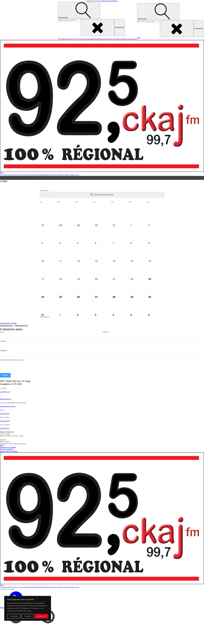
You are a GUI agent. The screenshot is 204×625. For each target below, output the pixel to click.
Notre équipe (122, 39)
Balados (95, 39)
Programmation (87, 39)
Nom (1, 332)
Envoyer (5, 375)
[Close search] (97, 27)
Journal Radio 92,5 (69, 39)
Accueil (60, 39)
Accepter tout (41, 616)
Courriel (3, 341)
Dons (104, 39)
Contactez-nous (132, 39)
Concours (79, 39)
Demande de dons (112, 39)
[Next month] (48, 191)
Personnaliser (14, 616)
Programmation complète (8, 323)
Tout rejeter (27, 616)
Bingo (100, 39)
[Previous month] (40, 191)
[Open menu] (59, 37)
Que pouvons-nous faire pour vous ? (12, 360)
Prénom (105, 332)
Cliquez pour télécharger (109, 1)
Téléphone (3, 350)
